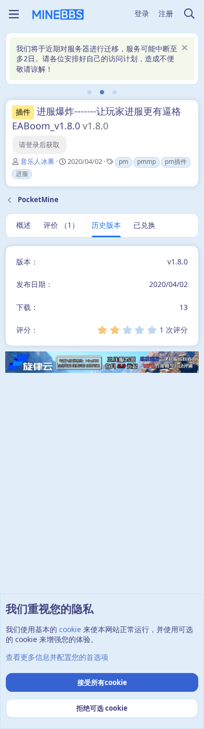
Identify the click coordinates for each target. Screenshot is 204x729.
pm (123, 161)
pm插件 (176, 161)
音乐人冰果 (37, 161)
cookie (70, 629)
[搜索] (189, 14)
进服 (22, 173)
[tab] (89, 92)
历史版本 (106, 225)
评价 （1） (61, 225)
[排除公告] (183, 48)
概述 (23, 225)
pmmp (146, 161)
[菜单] (13, 14)
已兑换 (144, 225)
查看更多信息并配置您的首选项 (57, 657)
